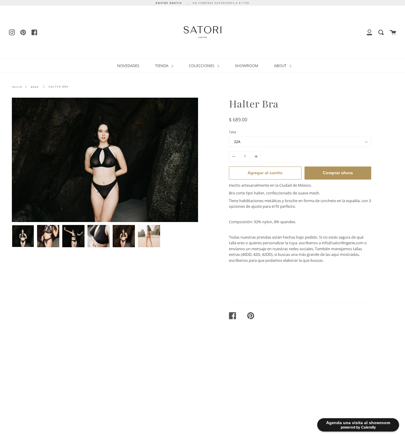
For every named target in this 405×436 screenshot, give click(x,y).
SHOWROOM (246, 65)
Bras (35, 86)
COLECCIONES (202, 65)
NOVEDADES (128, 65)
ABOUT (280, 65)
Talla (232, 132)
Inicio (17, 86)
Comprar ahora (338, 173)
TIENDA (162, 65)
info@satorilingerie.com (342, 242)
